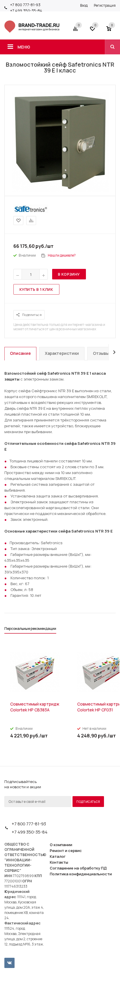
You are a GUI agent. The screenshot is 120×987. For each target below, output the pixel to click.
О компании (61, 844)
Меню (23, 47)
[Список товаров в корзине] (111, 30)
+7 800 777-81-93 (25, 4)
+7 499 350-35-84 (26, 10)
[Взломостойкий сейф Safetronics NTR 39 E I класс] (60, 190)
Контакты (59, 862)
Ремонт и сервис (66, 850)
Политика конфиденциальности (81, 874)
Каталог (58, 856)
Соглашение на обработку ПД (78, 868)
